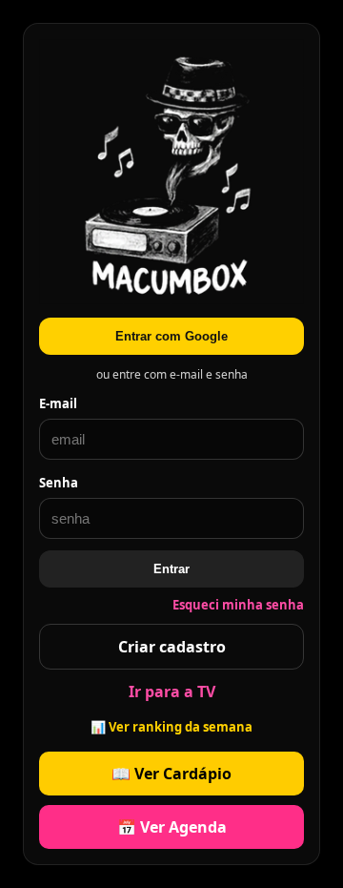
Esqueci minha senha (238, 604)
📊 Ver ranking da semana (171, 726)
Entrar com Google (171, 336)
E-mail (58, 403)
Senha (58, 482)
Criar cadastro (172, 646)
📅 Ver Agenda (172, 826)
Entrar (171, 569)
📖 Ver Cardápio (171, 773)
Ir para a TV (172, 691)
